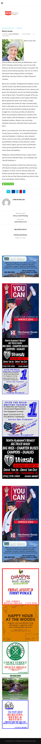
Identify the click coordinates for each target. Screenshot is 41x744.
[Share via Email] (24, 191)
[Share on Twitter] (17, 191)
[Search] (39, 3)
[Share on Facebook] (13, 191)
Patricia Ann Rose (20, 235)
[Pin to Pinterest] (20, 191)
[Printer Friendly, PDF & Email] (8, 184)
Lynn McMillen (14, 34)
